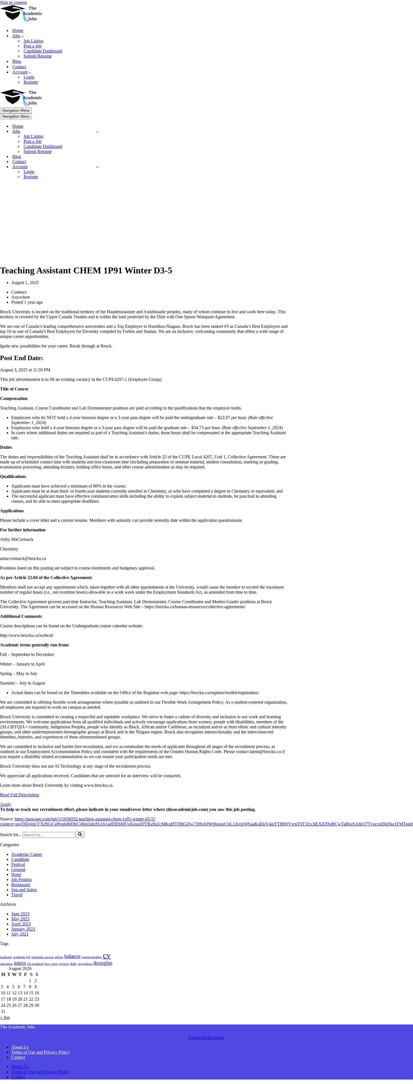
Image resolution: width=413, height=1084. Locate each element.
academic (6, 957)
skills (73, 963)
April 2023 (21, 923)
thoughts (103, 963)
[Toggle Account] (97, 166)
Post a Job (33, 46)
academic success (42, 957)
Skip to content (13, 2)
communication (91, 957)
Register (31, 82)
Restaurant (20, 884)
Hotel (16, 874)
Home (17, 30)
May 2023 (20, 918)
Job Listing (33, 40)
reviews (64, 963)
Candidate (20, 859)
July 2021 (20, 934)
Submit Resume (38, 56)
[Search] (80, 834)
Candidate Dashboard (43, 51)
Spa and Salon (24, 889)
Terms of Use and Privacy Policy (40, 1052)
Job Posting (21, 879)
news (54, 963)
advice (59, 957)
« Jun (5, 1017)
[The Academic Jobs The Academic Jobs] (21, 20)
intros (20, 963)
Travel (16, 894)
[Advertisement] (144, 223)
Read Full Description (19, 794)
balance (72, 956)
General (18, 869)
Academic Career (26, 854)
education (6, 963)
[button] (23, 35)
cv (107, 955)
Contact (19, 66)
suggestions (85, 963)
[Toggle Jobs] (97, 131)
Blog (16, 61)
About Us (20, 1047)
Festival (18, 864)
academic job (21, 957)
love (47, 963)
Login (29, 77)
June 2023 (20, 913)
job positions (35, 963)
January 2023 (23, 929)
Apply (5, 804)
